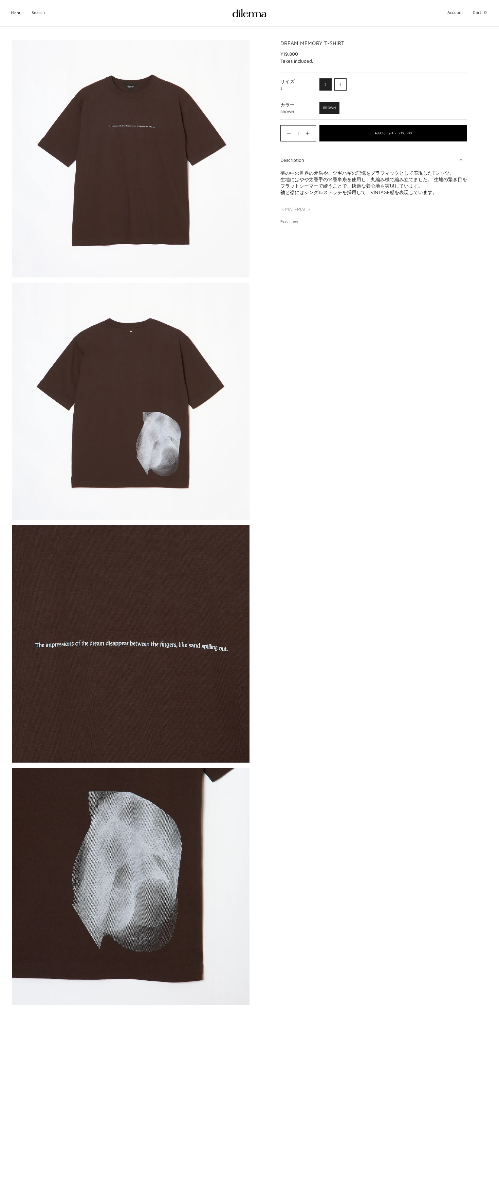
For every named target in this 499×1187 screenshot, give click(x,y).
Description (292, 160)
